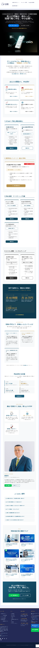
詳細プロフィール (16, 485)
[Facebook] (0, 638)
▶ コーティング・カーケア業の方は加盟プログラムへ (19, 28)
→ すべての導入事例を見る (19, 314)
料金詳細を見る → (19, 396)
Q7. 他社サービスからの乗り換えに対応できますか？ (15, 519)
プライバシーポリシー (14, 623)
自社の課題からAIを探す (25, 25)
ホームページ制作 (24, 2)
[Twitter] (2, 638)
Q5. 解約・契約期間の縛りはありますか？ (13, 512)
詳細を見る (12, 148)
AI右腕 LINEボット (15, 2)
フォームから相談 (25, 595)
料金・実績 (12, 615)
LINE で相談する (8, 485)
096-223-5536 (36, 618)
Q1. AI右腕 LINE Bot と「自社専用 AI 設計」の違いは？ (15, 498)
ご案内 (12, 617)
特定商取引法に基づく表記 (14, 620)
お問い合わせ (13, 616)
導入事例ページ (25, 365)
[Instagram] (6, 638)
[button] (17, 5)
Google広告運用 (31, 2)
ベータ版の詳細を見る (16, 185)
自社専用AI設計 (14, 5)
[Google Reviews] (4, 638)
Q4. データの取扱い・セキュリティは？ (12, 509)
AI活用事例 (12, 613)
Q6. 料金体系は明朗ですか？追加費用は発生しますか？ (15, 516)
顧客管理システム (5, 621)
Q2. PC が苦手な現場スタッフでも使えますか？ (14, 502)
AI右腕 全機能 (5, 615)
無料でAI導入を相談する (13, 25)
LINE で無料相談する (14, 595)
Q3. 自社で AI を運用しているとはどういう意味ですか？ (15, 505)
